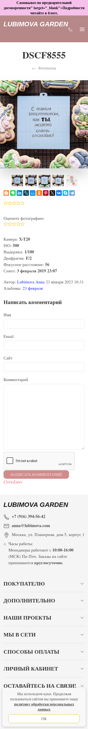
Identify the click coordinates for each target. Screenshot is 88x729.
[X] (52, 193)
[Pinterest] (46, 193)
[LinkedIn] (19, 193)
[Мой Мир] (32, 193)
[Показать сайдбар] (82, 29)
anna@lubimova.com (31, 525)
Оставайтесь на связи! (40, 686)
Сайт (8, 358)
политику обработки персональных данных (44, 706)
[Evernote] (13, 193)
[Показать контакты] (70, 29)
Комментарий (16, 379)
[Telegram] (72, 193)
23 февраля (33, 288)
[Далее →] (44, 124)
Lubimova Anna (31, 282)
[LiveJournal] (26, 193)
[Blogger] (6, 193)
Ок (44, 718)
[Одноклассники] (39, 193)
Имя (7, 314)
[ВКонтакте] (59, 193)
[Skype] (65, 193)
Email (9, 336)
